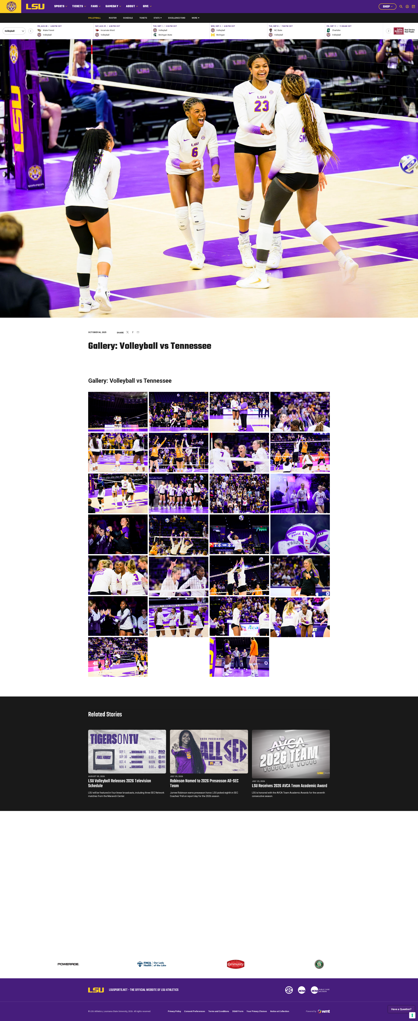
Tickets (77, 6)
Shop (389, 7)
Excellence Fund (176, 19)
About (130, 6)
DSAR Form (237, 1011)
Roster (113, 18)
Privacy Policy (174, 1011)
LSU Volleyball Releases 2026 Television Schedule (119, 783)
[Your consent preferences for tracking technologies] (412, 1015)
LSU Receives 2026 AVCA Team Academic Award (289, 785)
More (194, 18)
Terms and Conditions (218, 1011)
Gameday (111, 6)
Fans (94, 6)
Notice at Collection (279, 1011)
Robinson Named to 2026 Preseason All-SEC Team (204, 783)
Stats (157, 18)
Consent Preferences (194, 1011)
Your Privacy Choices (257, 1011)
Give (146, 6)
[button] (30, 31)
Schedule (128, 18)
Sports (59, 6)
